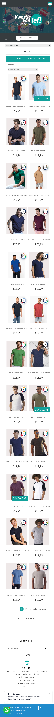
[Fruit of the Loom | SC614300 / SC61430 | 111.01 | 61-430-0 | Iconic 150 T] (17, 353)
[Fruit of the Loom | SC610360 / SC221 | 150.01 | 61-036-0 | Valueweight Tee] (17, 487)
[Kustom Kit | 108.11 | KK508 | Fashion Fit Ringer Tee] (17, 531)
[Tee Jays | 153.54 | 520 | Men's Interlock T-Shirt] (39, 220)
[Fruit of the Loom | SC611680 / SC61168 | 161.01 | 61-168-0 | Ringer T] (17, 442)
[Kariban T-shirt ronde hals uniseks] (17, 309)
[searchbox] (27, 38)
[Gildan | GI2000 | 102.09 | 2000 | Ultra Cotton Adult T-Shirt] (39, 87)
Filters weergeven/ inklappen (28, 58)
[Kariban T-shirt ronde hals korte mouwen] (17, 87)
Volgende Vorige (40, 609)
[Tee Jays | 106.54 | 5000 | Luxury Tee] (17, 131)
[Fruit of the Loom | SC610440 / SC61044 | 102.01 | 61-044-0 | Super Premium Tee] (39, 131)
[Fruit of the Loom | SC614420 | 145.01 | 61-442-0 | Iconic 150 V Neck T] (39, 265)
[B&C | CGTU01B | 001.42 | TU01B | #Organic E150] (39, 531)
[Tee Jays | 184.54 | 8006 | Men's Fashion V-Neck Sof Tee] (17, 220)
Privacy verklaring (9, 713)
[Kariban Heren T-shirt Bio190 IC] (39, 309)
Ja (34, 708)
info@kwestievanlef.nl (28, 684)
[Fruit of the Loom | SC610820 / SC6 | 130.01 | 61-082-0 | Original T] (39, 398)
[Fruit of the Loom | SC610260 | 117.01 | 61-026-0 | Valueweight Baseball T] (17, 398)
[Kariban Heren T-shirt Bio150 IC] (17, 265)
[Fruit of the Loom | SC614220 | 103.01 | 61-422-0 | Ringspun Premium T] (39, 576)
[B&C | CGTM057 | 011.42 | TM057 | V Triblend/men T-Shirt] (39, 353)
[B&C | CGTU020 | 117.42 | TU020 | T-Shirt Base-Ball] (39, 487)
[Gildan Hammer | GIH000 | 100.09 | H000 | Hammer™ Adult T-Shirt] (17, 576)
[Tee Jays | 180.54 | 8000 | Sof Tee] (17, 176)
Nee (41, 708)
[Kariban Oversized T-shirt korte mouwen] (39, 176)
